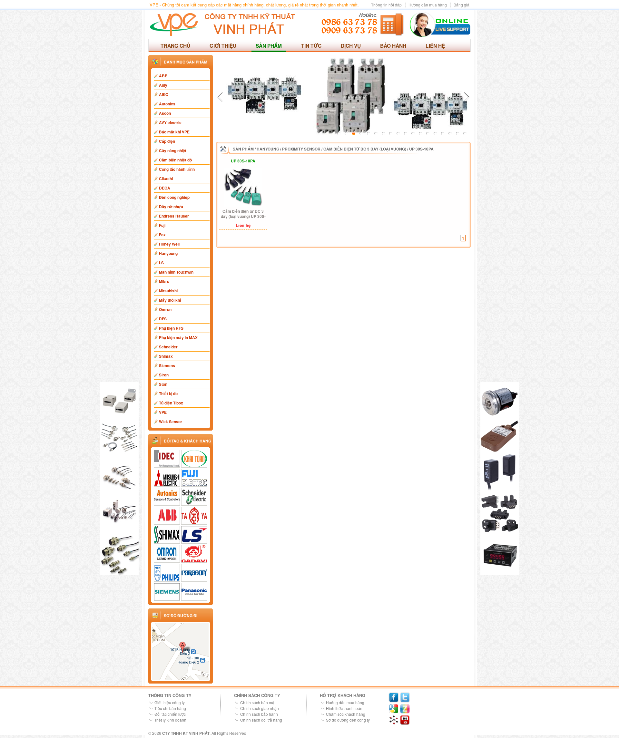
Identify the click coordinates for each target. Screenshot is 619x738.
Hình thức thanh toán (344, 708)
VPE (163, 412)
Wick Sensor (170, 421)
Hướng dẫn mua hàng (427, 4)
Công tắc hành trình (177, 169)
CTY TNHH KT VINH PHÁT (186, 733)
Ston (163, 384)
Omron (165, 309)
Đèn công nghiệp (174, 197)
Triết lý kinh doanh (170, 720)
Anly (163, 85)
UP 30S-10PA (421, 149)
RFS (163, 319)
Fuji (162, 225)
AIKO (163, 94)
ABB (163, 76)
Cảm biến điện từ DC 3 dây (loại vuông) (364, 149)
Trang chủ (175, 45)
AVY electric (170, 122)
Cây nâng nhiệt (172, 150)
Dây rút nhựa (171, 206)
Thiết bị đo (168, 393)
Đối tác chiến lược (170, 714)
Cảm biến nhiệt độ (175, 160)
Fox (162, 235)
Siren (164, 375)
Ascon (165, 113)
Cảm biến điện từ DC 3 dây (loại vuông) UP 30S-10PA (243, 214)
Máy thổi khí (170, 300)
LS (161, 263)
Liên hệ (435, 45)
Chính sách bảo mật (257, 702)
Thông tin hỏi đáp (386, 4)
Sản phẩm (269, 45)
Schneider (168, 347)
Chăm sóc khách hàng (345, 714)
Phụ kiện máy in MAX (178, 337)
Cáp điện (167, 141)
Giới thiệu (223, 45)
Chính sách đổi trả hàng (261, 720)
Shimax (166, 356)
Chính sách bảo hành (259, 714)
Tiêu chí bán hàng (170, 708)
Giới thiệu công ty (169, 702)
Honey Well (169, 244)
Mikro (164, 281)
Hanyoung (168, 253)
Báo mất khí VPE (174, 132)
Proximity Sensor (301, 149)
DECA (164, 188)
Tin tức (311, 45)
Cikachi (166, 178)
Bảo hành (393, 45)
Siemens (167, 365)
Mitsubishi (168, 291)
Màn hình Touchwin (176, 272)
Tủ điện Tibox (171, 403)
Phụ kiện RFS (171, 328)
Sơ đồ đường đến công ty (348, 720)
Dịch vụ (351, 45)
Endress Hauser (174, 216)
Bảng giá (461, 4)
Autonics (167, 104)
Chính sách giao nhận (259, 708)
